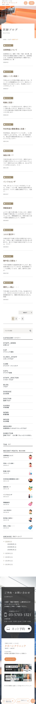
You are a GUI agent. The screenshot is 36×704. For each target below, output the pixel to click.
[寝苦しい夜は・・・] (30, 527)
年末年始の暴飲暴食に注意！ (14, 129)
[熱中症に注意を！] (30, 519)
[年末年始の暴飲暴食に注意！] (30, 480)
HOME (4, 39)
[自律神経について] (30, 457)
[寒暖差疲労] (30, 504)
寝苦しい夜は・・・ (11, 287)
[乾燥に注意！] (30, 472)
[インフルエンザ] (30, 496)
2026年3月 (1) (11, 544)
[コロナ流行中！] (30, 512)
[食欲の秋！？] (30, 488)
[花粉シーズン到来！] (30, 465)
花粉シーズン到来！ (11, 76)
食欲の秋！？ (8, 155)
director (17, 434)
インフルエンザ (9, 182)
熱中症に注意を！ (10, 261)
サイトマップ (10, 659)
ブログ (9, 39)
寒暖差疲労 (7, 208)
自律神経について (10, 50)
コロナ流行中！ (9, 234)
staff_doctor (11, 378)
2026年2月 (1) (11, 547)
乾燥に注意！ (8, 102)
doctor (8, 45)
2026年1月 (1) (11, 550)
